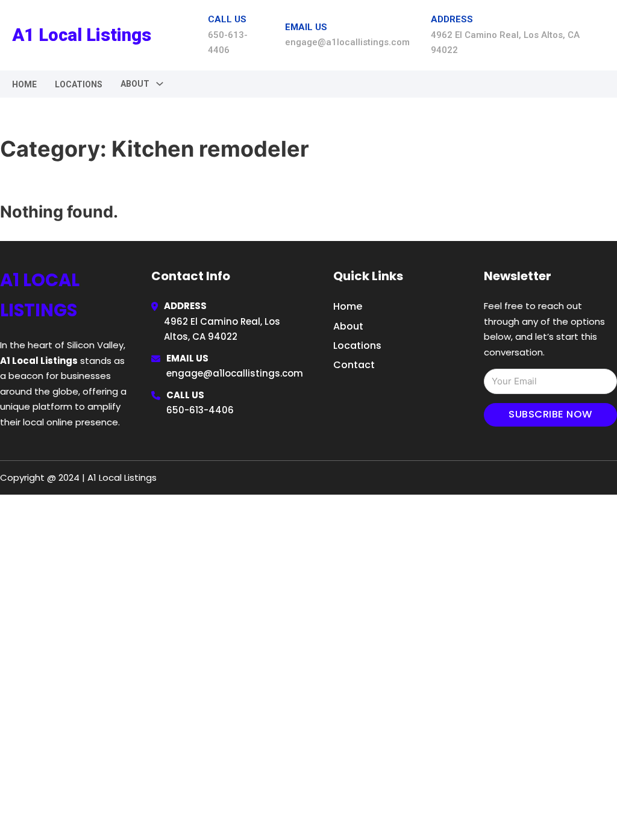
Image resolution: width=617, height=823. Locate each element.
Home (24, 84)
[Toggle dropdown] (159, 84)
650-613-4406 (200, 410)
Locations (78, 84)
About (348, 326)
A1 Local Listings (81, 35)
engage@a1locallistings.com (234, 373)
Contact (354, 365)
